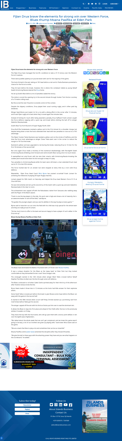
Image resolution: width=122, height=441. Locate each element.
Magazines (20, 8)
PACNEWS (109, 8)
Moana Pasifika (67, 23)
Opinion (65, 8)
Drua (38, 90)
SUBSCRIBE (114, 4)
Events (86, 8)
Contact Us (76, 8)
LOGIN (105, 4)
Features (42, 8)
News (11, 8)
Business (32, 8)
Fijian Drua (59, 23)
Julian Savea (31, 332)
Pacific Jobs (97, 8)
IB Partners (53, 8)
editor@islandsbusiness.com (61, 425)
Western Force (84, 23)
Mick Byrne (43, 173)
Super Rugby (76, 23)
